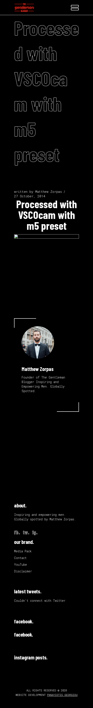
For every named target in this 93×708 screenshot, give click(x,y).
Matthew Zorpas (48, 191)
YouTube (20, 564)
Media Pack (23, 551)
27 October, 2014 (29, 196)
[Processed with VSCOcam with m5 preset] (38, 342)
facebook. (23, 621)
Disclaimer (23, 571)
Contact (20, 558)
